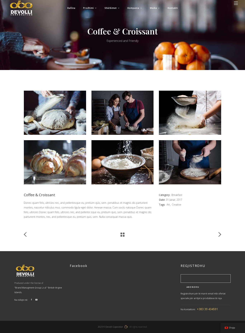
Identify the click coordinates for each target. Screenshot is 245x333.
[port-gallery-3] (55, 162)
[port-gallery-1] (190, 162)
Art (168, 204)
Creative (176, 204)
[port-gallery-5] (122, 113)
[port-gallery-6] (55, 113)
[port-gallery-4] (190, 113)
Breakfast (176, 195)
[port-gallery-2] (122, 162)
